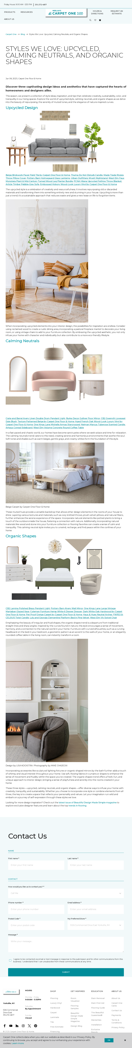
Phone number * (15, 903)
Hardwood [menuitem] (55, 1008)
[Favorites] (95, 20)
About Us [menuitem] (116, 998)
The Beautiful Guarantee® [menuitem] (97, 1013)
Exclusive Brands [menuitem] (95, 1030)
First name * (13, 858)
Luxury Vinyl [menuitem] (56, 1003)
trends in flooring (77, 805)
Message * (12, 935)
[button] (90, 20)
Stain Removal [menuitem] (98, 998)
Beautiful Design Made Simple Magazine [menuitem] (77, 1017)
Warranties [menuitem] (96, 1020)
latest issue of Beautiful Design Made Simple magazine (88, 802)
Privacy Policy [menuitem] (118, 1027)
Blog (23, 34)
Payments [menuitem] (116, 1015)
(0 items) (100, 20)
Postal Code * (14, 919)
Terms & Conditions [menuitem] (117, 1021)
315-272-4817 (41, 4)
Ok (109, 1040)
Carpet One (11, 34)
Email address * (74, 903)
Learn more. (18, 1043)
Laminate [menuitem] (54, 1017)
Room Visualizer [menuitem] (75, 999)
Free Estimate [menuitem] (56, 1027)
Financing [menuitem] (55, 1031)
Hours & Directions (97, 12)
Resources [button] (27, 12)
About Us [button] (9, 19)
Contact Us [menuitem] (117, 1010)
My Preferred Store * (77, 919)
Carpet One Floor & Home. (22, 1031)
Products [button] (9, 12)
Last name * (73, 858)
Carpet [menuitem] (53, 1012)
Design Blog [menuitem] (76, 1026)
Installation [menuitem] (96, 1025)
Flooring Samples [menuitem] (75, 1007)
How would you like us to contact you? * (26, 887)
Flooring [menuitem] (54, 998)
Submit (66, 972)
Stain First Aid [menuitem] (97, 1003)
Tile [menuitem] (52, 1022)
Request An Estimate (117, 12)
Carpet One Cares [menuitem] (117, 1004)
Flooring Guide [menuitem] (98, 1008)
